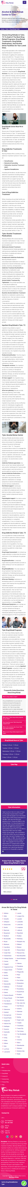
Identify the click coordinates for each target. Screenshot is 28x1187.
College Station (8, 958)
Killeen (6, 1043)
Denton (6, 978)
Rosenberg (20, 989)
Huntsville (7, 1032)
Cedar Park (7, 953)
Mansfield (20, 933)
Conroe (6, 961)
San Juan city (21, 1003)
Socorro (19, 1014)
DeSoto (6, 981)
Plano (18, 977)
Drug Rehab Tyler (15, 29)
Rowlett (19, 994)
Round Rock (20, 991)
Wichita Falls (20, 1051)
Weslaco (19, 1048)
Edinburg (6, 987)
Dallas (6, 972)
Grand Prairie (7, 1018)
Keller (5, 1040)
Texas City (20, 1028)
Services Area (5, 1079)
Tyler (3, 1184)
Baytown (6, 930)
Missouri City (20, 953)
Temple (19, 1023)
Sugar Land (20, 1020)
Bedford (6, 936)
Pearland (19, 969)
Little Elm (20, 924)
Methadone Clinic (6, 1070)
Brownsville (7, 938)
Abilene (6, 913)
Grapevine (7, 1020)
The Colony (20, 1031)
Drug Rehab (5, 1073)
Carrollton (7, 947)
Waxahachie (20, 1045)
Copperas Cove (8, 967)
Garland (6, 1012)
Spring (19, 1017)
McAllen (19, 936)
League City (20, 916)
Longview (20, 927)
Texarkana (20, 1025)
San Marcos (20, 1006)
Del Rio (6, 975)
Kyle (5, 1046)
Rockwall (19, 986)
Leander (19, 919)
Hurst (5, 1035)
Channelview (7, 955)
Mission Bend (21, 950)
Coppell (6, 964)
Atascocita (7, 924)
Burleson (6, 944)
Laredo (19, 913)
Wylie (18, 1054)
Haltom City (7, 1023)
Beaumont (7, 933)
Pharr (18, 974)
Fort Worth (7, 1001)
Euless (6, 992)
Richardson (20, 983)
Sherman (19, 1011)
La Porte (6, 1049)
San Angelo (20, 997)
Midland (19, 944)
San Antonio (20, 1000)
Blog (3, 1084)
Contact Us (5, 1076)
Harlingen (6, 1026)
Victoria (19, 1039)
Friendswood (7, 1003)
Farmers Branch (8, 995)
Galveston (7, 1009)
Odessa (19, 963)
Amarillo (6, 919)
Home (2, 29)
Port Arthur (20, 980)
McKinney (20, 938)
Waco (18, 1042)
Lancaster (7, 1052)
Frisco (6, 1006)
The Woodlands (21, 1034)
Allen (5, 916)
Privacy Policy (5, 1082)
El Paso (6, 989)
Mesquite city (21, 941)
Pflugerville (20, 972)
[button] (24, 2)
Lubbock (19, 930)
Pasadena (20, 966)
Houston (6, 1029)
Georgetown (7, 1015)
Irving (5, 1037)
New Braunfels (21, 955)
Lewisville (20, 921)
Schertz (19, 1008)
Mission (19, 947)
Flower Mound (8, 998)
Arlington (6, 921)
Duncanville (7, 984)
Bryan (5, 941)
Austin (6, 927)
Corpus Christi (8, 970)
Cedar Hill (7, 950)
